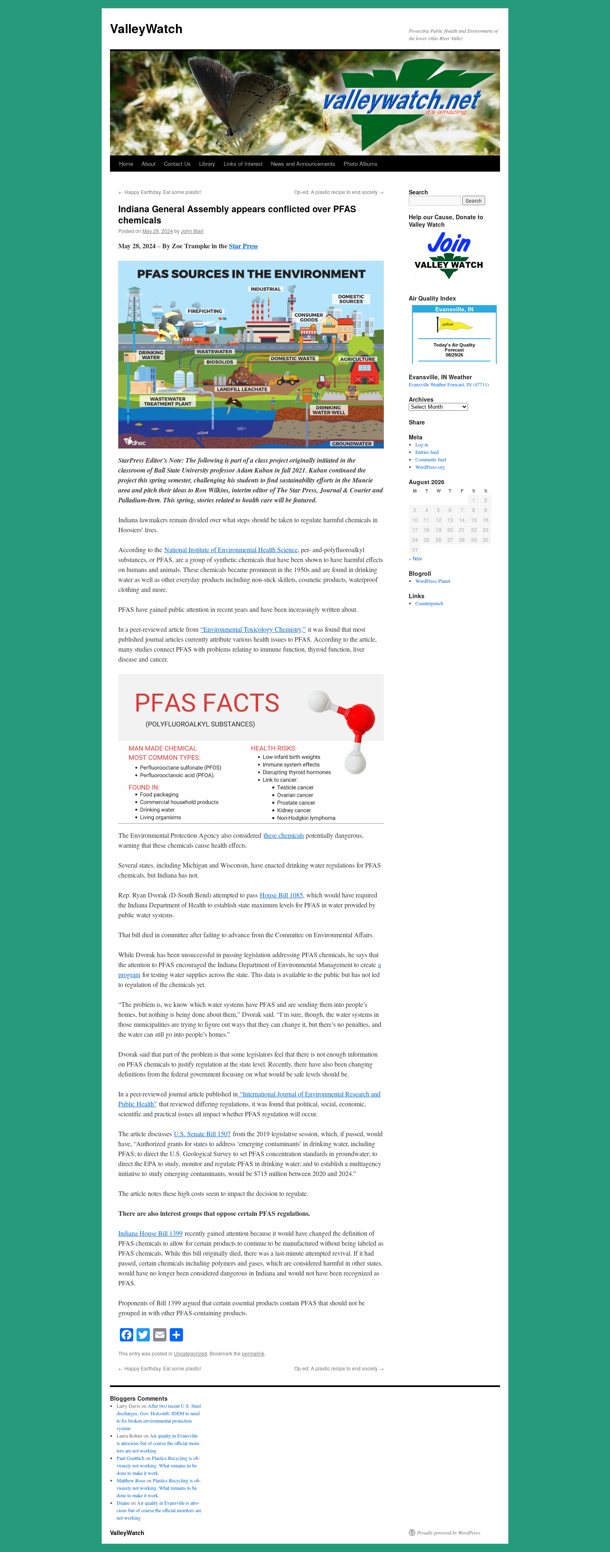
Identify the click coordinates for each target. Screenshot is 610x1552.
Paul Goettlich (130, 1458)
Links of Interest (243, 163)
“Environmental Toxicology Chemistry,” (253, 629)
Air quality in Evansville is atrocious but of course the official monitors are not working (158, 1443)
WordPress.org (430, 466)
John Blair (192, 230)
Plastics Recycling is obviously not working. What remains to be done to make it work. (158, 1465)
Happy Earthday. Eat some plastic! (159, 191)
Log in (421, 444)
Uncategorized (190, 1353)
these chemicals (284, 835)
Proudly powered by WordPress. (449, 1532)
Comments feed (430, 459)
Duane (123, 1502)
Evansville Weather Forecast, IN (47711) (449, 384)
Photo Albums (361, 163)
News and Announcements (303, 163)
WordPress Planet (432, 580)
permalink (253, 1353)
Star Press (243, 245)
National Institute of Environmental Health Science (231, 549)
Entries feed (427, 452)
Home (126, 163)
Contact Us (177, 163)
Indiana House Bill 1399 (150, 1233)
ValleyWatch (146, 28)
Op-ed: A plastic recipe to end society (339, 191)
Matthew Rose (131, 1480)
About (149, 163)
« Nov (415, 558)
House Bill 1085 (281, 894)
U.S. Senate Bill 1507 (202, 1133)
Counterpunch (429, 603)
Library (207, 163)
